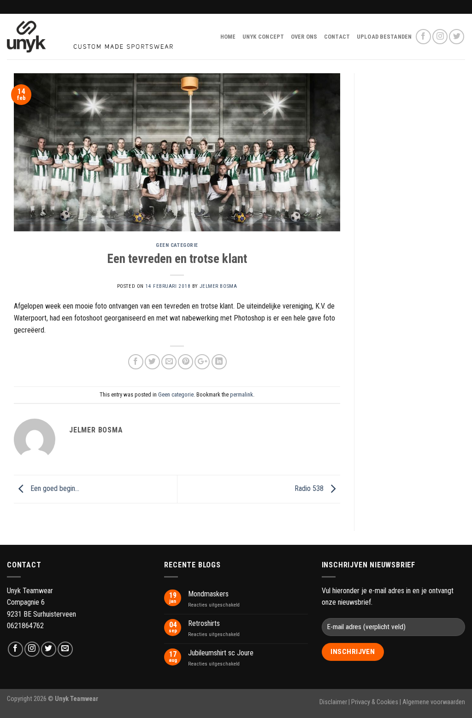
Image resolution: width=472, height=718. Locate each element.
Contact (337, 36)
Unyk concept (263, 36)
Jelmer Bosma (218, 286)
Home (228, 36)
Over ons (304, 36)
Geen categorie (177, 245)
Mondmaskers (208, 594)
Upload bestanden (384, 36)
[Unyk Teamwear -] (90, 36)
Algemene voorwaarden (433, 702)
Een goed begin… (54, 488)
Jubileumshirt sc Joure (221, 652)
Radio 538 (310, 488)
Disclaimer (333, 702)
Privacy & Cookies (374, 702)
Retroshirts (204, 623)
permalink (241, 394)
